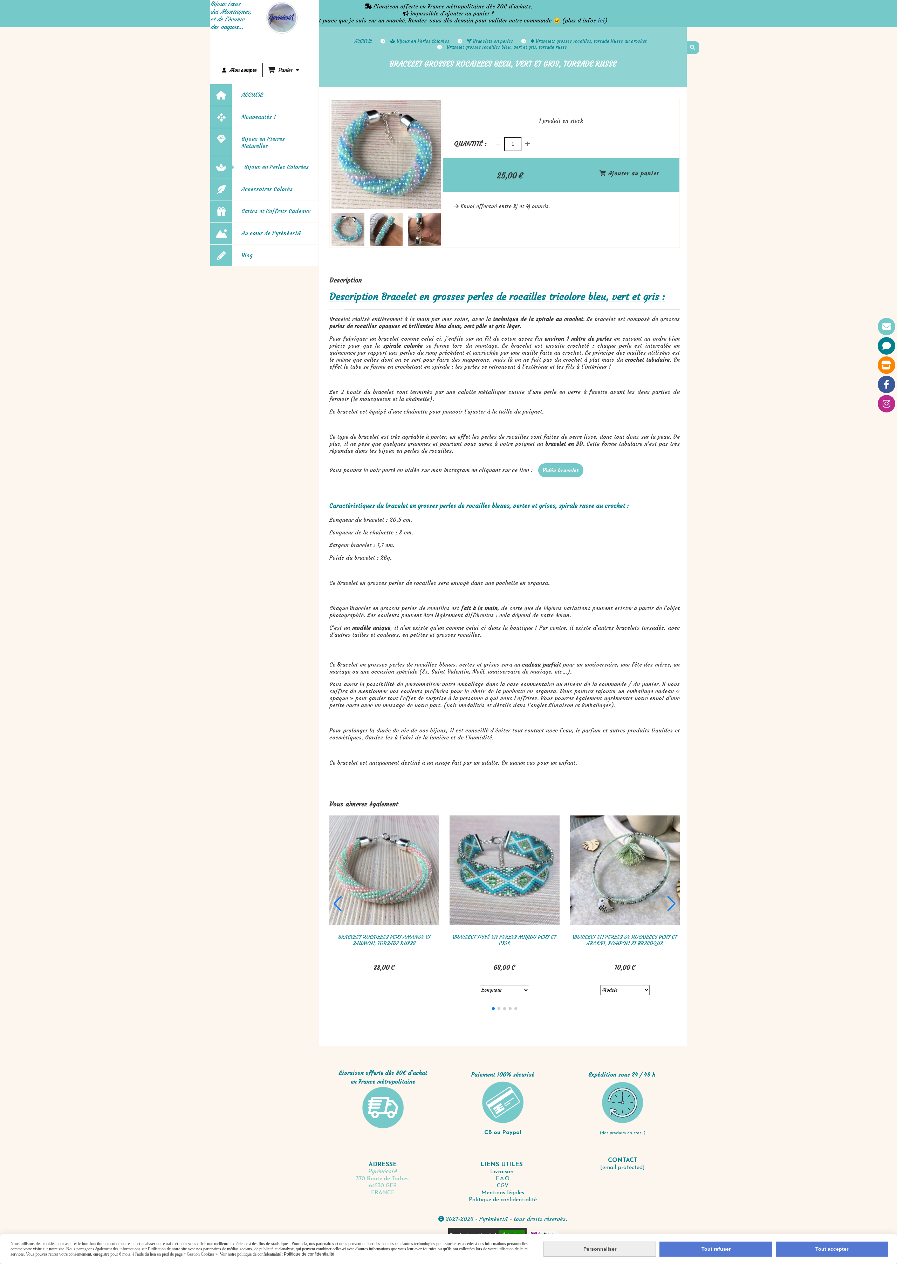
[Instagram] (886, 403)
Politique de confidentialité (503, 1200)
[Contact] (886, 326)
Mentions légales (502, 1193)
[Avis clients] (886, 346)
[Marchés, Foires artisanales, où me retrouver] (886, 365)
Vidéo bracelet (561, 470)
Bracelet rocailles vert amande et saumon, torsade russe (384, 940)
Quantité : (470, 144)
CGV (503, 1186)
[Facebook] (886, 384)
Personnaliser (599, 1249)
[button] (431, 229)
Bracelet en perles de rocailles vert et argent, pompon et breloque (625, 940)
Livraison (502, 1172)
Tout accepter (831, 1249)
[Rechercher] (693, 47)
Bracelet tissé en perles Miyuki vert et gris (504, 940)
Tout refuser (716, 1249)
